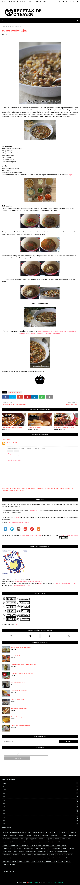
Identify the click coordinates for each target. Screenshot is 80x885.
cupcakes (54, 835)
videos (62, 861)
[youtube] (73, 1)
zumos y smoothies (9, 864)
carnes (5, 835)
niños (53, 845)
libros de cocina (17, 842)
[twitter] (63, 1)
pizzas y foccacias (68, 848)
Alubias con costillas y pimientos (64, 427)
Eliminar (16, 451)
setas (52, 855)
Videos (30, 1)
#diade (5, 832)
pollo (15, 851)
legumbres (11, 392)
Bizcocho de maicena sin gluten (21, 647)
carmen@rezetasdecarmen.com (19, 522)
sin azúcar (68, 855)
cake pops (73, 832)
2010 (40, 824)
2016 (40, 804)
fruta (22, 839)
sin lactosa (23, 858)
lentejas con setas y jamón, (67, 331)
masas (5, 845)
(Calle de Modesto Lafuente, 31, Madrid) (28, 581)
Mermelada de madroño (19, 691)
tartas (66, 858)
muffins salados (36, 845)
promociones (42, 851)
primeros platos (31, 851)
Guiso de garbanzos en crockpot (12, 427)
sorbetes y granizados (48, 858)
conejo (21, 835)
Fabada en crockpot (34, 427)
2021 (40, 786)
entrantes (15, 839)
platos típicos (7, 851)
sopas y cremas (34, 858)
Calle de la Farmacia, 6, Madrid (65, 583)
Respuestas (12, 454)
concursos (13, 835)
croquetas (45, 835)
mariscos (68, 842)
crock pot (37, 835)
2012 (40, 817)
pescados (44, 848)
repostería (16, 855)
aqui (70, 175)
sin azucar (59, 855)
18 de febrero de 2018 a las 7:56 (15, 445)
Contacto (11, 1)
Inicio (3, 26)
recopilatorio (7, 855)
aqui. (17, 579)
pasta (8, 26)
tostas (14, 861)
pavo (37, 848)
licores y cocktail (29, 842)
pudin (51, 851)
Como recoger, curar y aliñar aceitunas (23, 665)
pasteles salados (8, 848)
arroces (48, 832)
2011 (40, 820)
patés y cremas (28, 848)
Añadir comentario (14, 460)
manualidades (58, 842)
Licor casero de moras (18, 682)
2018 (40, 797)
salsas (29, 855)
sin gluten (6, 858)
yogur (68, 861)
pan (58, 845)
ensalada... (56, 333)
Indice (4, 1)
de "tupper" (63, 835)
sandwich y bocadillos (41, 855)
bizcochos (64, 832)
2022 (40, 783)
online (40, 583)
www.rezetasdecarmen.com (31, 535)
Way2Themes (34, 882)
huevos (57, 839)
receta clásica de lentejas (47, 331)
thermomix (6, 861)
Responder (10, 451)
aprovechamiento (38, 832)
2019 (40, 793)
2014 (40, 810)
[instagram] (66, 1)
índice (18, 517)
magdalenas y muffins (44, 842)
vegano (40, 861)
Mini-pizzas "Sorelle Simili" (19, 708)
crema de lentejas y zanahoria (41, 333)
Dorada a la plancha (17, 699)
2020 (40, 790)
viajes (55, 861)
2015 (40, 807)
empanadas (72, 835)
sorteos (60, 858)
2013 (40, 814)
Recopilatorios (22, 1)
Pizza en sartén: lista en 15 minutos (22, 673)
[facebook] (60, 1)
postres (21, 851)
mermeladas (14, 845)
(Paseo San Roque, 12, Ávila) (22, 586)
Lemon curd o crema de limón (20, 726)
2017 (40, 800)
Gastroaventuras (40, 1)
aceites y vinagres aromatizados (20, 832)
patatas (18, 848)
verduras (48, 861)
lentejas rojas (24, 333)
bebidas (56, 832)
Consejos (28, 835)
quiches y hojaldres (61, 851)
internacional (66, 839)
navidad (46, 845)
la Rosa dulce (12, 443)
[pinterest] (70, 1)
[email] (77, 1)
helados (41, 839)
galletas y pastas (31, 839)
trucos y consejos (24, 861)
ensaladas (6, 839)
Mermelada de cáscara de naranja (22, 656)
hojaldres (49, 839)
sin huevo (14, 858)
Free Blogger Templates (55, 882)
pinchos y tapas (55, 848)
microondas (24, 845)
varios (33, 861)
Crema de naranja (17, 717)
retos (23, 855)
